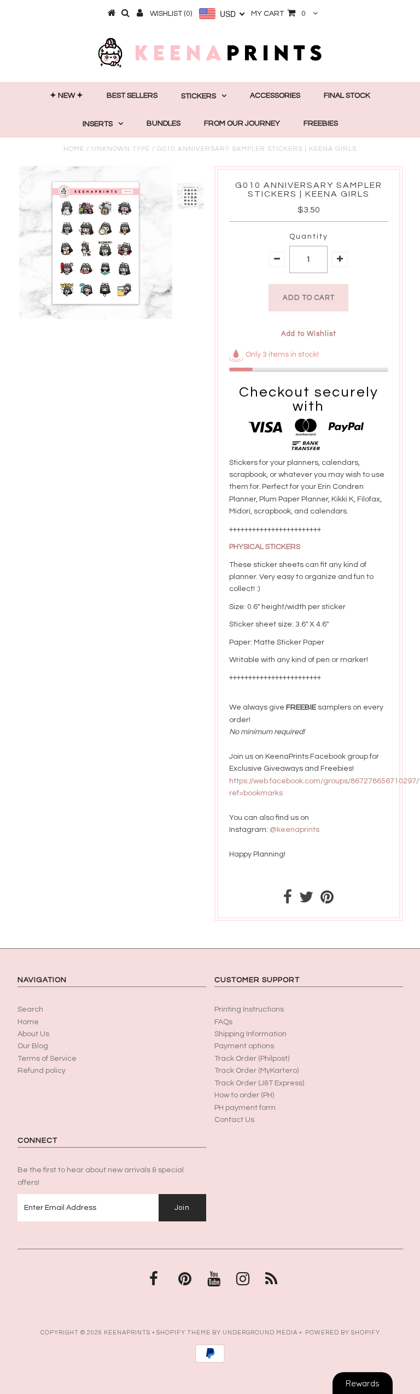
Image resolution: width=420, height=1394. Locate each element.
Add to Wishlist (308, 334)
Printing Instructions (249, 1009)
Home (73, 148)
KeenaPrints (127, 1333)
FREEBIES (321, 123)
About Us (33, 1034)
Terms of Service (47, 1058)
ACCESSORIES (275, 95)
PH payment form (245, 1108)
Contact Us (234, 1120)
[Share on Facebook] (287, 900)
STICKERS (198, 96)
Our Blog (33, 1046)
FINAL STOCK (347, 95)
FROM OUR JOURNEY (242, 123)
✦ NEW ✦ (66, 95)
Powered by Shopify (342, 1333)
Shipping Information (250, 1034)
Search (30, 1009)
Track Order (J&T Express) (259, 1083)
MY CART (278, 13)
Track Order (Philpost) (251, 1058)
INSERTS (98, 124)
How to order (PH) (244, 1095)
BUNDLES (163, 123)
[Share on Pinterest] (327, 900)
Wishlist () (171, 13)
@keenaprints (294, 830)
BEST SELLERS (132, 95)
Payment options (244, 1046)
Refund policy (42, 1070)
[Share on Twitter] (306, 900)
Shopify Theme (183, 1333)
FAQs (223, 1022)
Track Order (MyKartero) (256, 1070)
